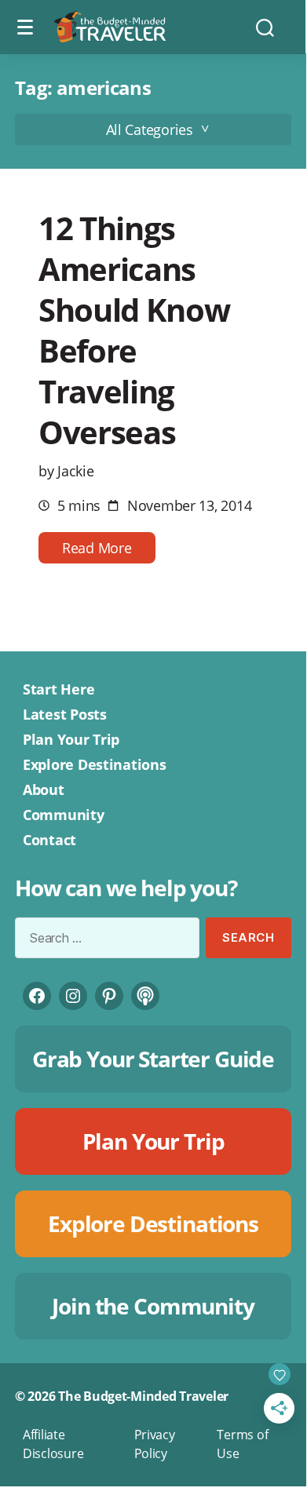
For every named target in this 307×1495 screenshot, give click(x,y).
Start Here (58, 689)
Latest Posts (65, 714)
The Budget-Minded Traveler (143, 1396)
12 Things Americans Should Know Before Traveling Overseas (133, 330)
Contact (49, 839)
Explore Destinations (94, 764)
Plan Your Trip (71, 739)
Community (63, 814)
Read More (97, 547)
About (43, 789)
